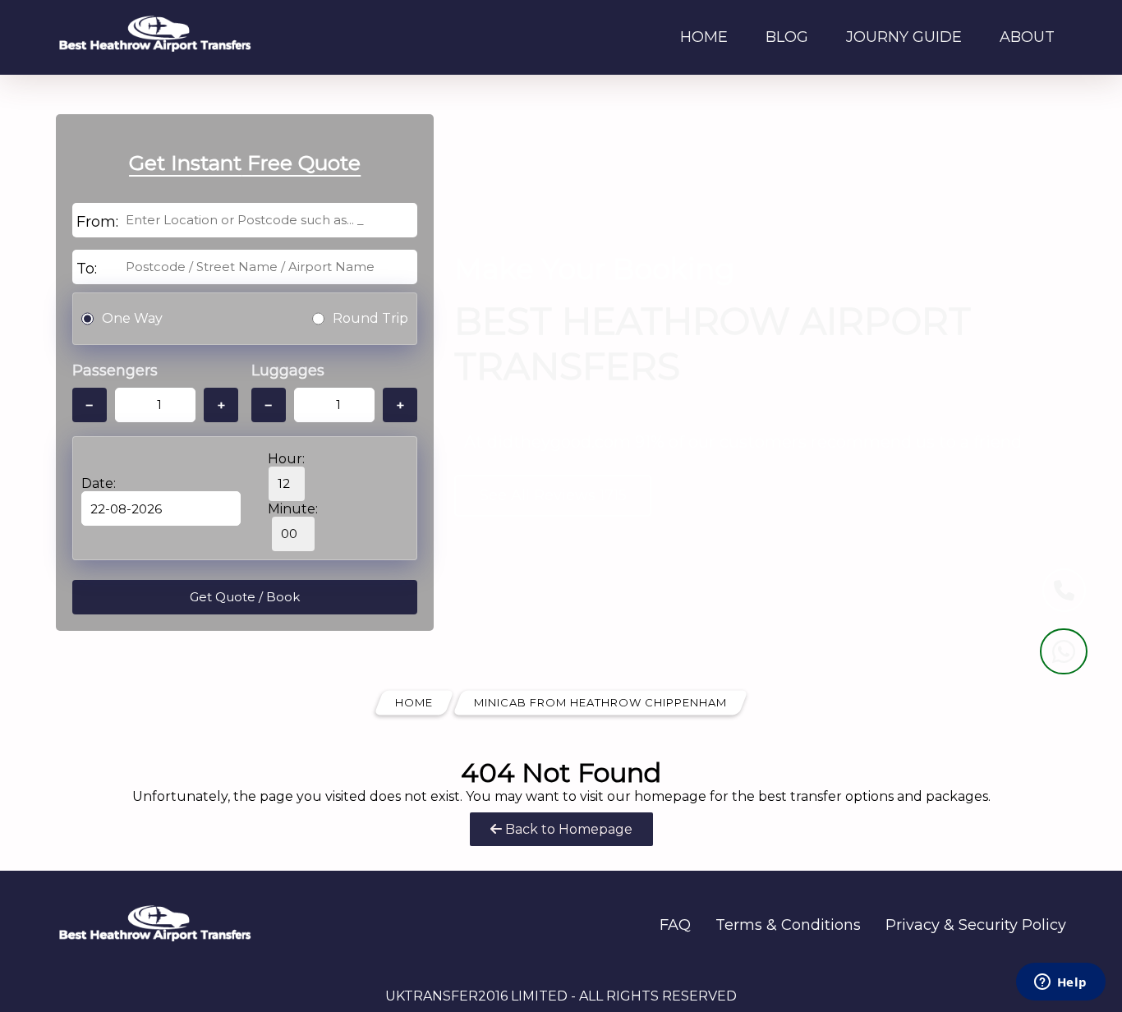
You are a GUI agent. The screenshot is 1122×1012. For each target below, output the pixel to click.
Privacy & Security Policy (975, 925)
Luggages (287, 370)
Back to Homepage (567, 829)
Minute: (293, 509)
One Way (132, 318)
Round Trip (370, 318)
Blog (787, 37)
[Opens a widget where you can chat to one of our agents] (1060, 983)
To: (86, 269)
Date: (98, 483)
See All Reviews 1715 (553, 495)
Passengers (115, 370)
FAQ (675, 925)
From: (97, 222)
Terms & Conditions (788, 925)
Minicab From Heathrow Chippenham (600, 702)
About (1027, 37)
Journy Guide (904, 37)
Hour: (286, 459)
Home (704, 37)
